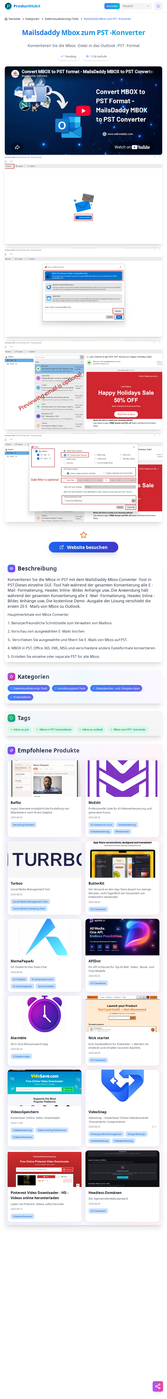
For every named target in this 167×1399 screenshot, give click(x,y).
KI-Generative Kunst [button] (101, 824)
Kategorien (32, 19)
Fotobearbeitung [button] (127, 824)
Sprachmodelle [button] (46, 986)
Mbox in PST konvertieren (56, 729)
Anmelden (112, 6)
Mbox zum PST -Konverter (130, 729)
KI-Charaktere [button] (98, 909)
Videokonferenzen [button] (22, 1137)
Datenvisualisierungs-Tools (61, 19)
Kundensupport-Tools (71, 688)
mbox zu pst (21, 729)
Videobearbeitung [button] (100, 831)
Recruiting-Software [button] (23, 824)
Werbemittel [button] (122, 831)
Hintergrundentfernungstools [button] (106, 1134)
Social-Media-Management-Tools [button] (30, 901)
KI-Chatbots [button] (19, 979)
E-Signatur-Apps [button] (21, 1056)
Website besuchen (87, 547)
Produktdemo (22, 697)
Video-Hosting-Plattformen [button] (52, 1130)
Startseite (14, 19)
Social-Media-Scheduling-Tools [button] (29, 908)
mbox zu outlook (92, 729)
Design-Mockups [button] (136, 1134)
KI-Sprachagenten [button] (22, 986)
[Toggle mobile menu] (158, 6)
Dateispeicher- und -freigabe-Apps (118, 688)
